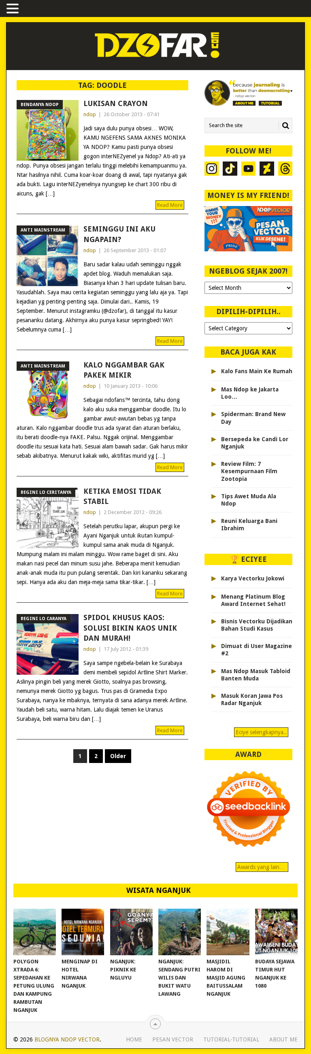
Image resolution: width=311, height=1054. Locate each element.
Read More (170, 205)
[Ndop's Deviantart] (267, 170)
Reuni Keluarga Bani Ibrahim (249, 524)
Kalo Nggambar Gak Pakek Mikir (123, 370)
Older (118, 756)
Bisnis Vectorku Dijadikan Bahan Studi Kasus (256, 625)
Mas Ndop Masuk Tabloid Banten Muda (255, 675)
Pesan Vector (172, 1039)
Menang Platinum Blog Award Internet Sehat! (253, 600)
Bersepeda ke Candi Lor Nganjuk (254, 443)
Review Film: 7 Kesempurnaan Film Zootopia (249, 471)
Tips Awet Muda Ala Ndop (248, 500)
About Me (283, 1039)
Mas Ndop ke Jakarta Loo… (250, 393)
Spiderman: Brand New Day (253, 418)
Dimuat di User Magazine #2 (256, 650)
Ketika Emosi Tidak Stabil (122, 496)
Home (134, 1039)
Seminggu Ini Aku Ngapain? (119, 234)
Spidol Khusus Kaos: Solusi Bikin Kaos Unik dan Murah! (130, 627)
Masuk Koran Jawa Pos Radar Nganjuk (252, 699)
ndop (89, 114)
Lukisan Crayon (115, 103)
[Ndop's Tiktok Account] (230, 170)
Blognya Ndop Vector (67, 1039)
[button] (13, 9)
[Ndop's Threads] (285, 170)
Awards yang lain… (262, 867)
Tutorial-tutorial (231, 1039)
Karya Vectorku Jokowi (252, 578)
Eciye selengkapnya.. (261, 732)
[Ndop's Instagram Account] (211, 170)
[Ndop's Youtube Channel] (248, 170)
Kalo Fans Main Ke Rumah (256, 371)
